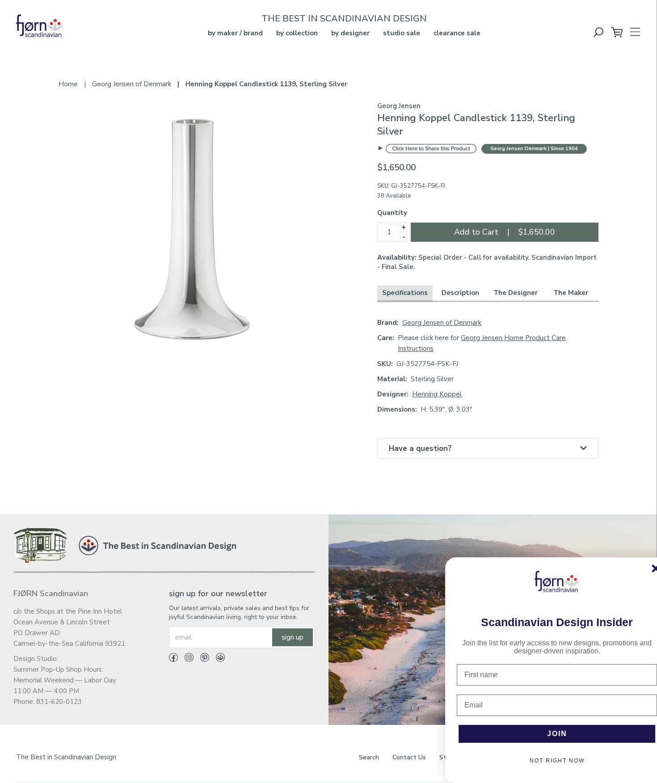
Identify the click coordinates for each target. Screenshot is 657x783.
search (369, 757)
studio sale (401, 33)
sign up (292, 637)
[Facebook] (173, 659)
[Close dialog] (644, 568)
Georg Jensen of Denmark (441, 322)
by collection (297, 33)
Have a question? (420, 448)
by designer (350, 33)
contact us (409, 757)
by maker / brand (235, 33)
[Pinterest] (201, 659)
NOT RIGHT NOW (545, 761)
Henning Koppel (437, 394)
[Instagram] (186, 659)
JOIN (545, 733)
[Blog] (217, 659)
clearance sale (457, 33)
